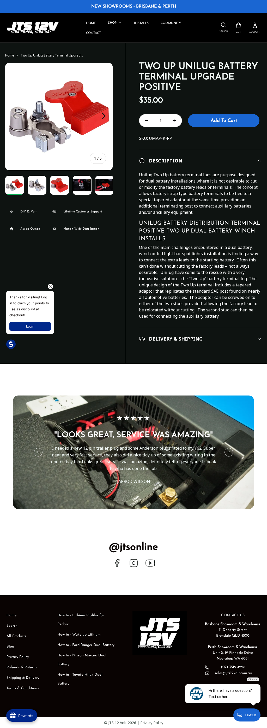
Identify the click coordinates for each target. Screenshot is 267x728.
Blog (10, 647)
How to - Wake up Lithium (79, 635)
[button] (238, 27)
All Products (16, 636)
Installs (141, 23)
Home (91, 23)
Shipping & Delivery (23, 678)
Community (171, 23)
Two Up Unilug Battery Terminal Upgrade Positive (52, 55)
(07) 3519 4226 (233, 667)
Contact (93, 33)
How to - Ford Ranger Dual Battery (85, 645)
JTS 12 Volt (117, 722)
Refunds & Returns (22, 667)
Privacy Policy (18, 657)
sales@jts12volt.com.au (233, 673)
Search (12, 626)
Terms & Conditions (23, 688)
